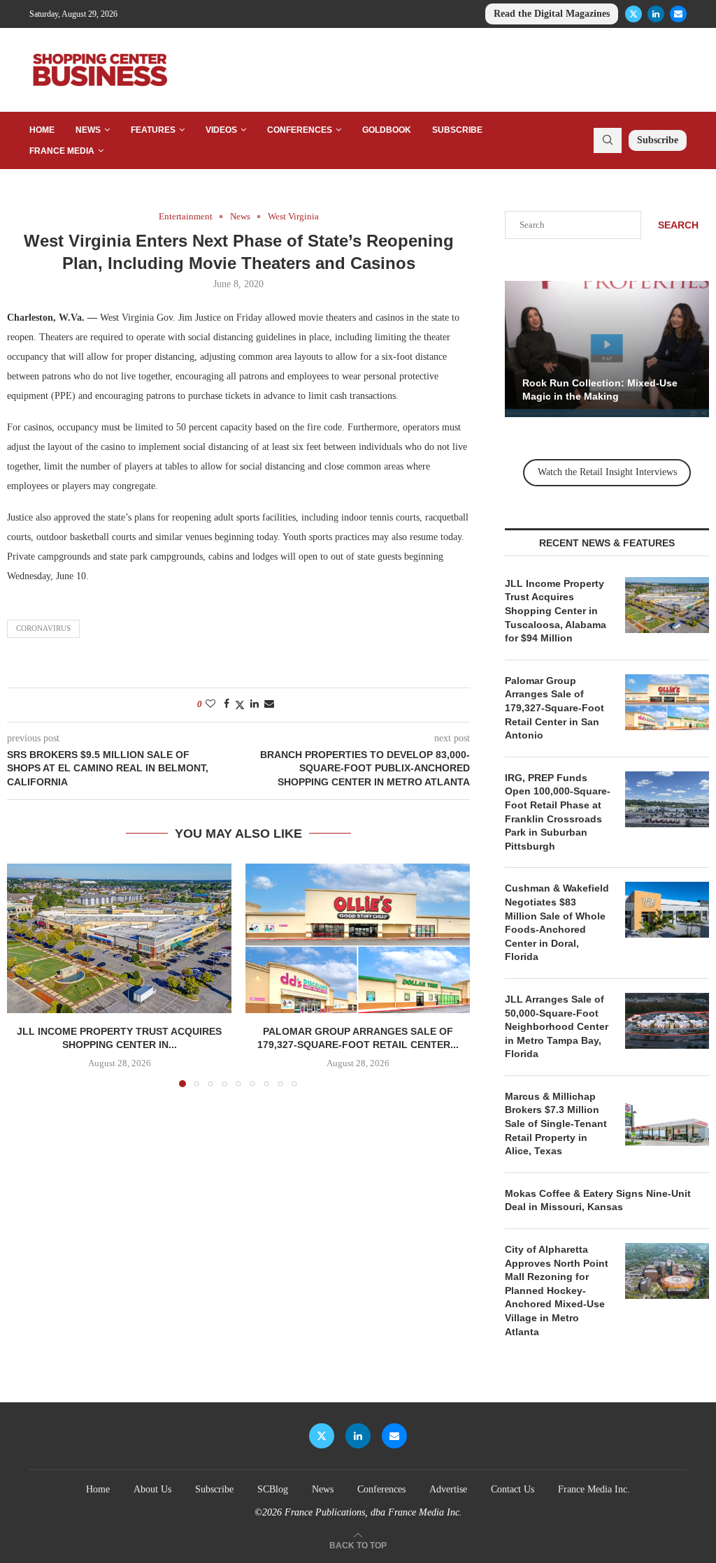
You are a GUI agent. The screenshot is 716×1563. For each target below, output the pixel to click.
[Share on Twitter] (240, 705)
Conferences (299, 130)
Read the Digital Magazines (552, 13)
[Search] (608, 140)
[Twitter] (633, 14)
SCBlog (272, 1489)
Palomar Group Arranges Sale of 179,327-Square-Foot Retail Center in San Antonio (554, 708)
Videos (221, 130)
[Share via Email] (269, 704)
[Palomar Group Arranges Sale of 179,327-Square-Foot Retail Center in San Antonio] (357, 938)
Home (42, 130)
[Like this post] (210, 704)
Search (678, 225)
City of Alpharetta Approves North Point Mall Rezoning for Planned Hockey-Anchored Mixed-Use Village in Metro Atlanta (556, 1290)
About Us (152, 1489)
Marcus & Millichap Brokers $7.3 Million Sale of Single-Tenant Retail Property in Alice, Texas (556, 1123)
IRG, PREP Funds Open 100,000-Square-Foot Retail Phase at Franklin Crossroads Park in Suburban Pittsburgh (557, 812)
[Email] (678, 14)
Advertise (448, 1489)
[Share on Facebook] (226, 704)
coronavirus (43, 628)
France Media (61, 151)
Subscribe (457, 130)
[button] (26, 975)
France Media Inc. (594, 1489)
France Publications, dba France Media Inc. (373, 1512)
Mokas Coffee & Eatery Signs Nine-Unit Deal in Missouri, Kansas (598, 1200)
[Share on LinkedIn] (254, 704)
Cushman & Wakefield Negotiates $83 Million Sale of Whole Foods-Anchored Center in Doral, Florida (557, 922)
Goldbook (386, 130)
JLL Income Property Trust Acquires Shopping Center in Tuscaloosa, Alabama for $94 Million (555, 611)
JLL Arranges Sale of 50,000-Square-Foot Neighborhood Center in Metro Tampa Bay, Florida (556, 1026)
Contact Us (512, 1489)
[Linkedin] (655, 14)
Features (153, 130)
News (88, 130)
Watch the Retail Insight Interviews (607, 472)
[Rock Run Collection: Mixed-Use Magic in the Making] (607, 349)
